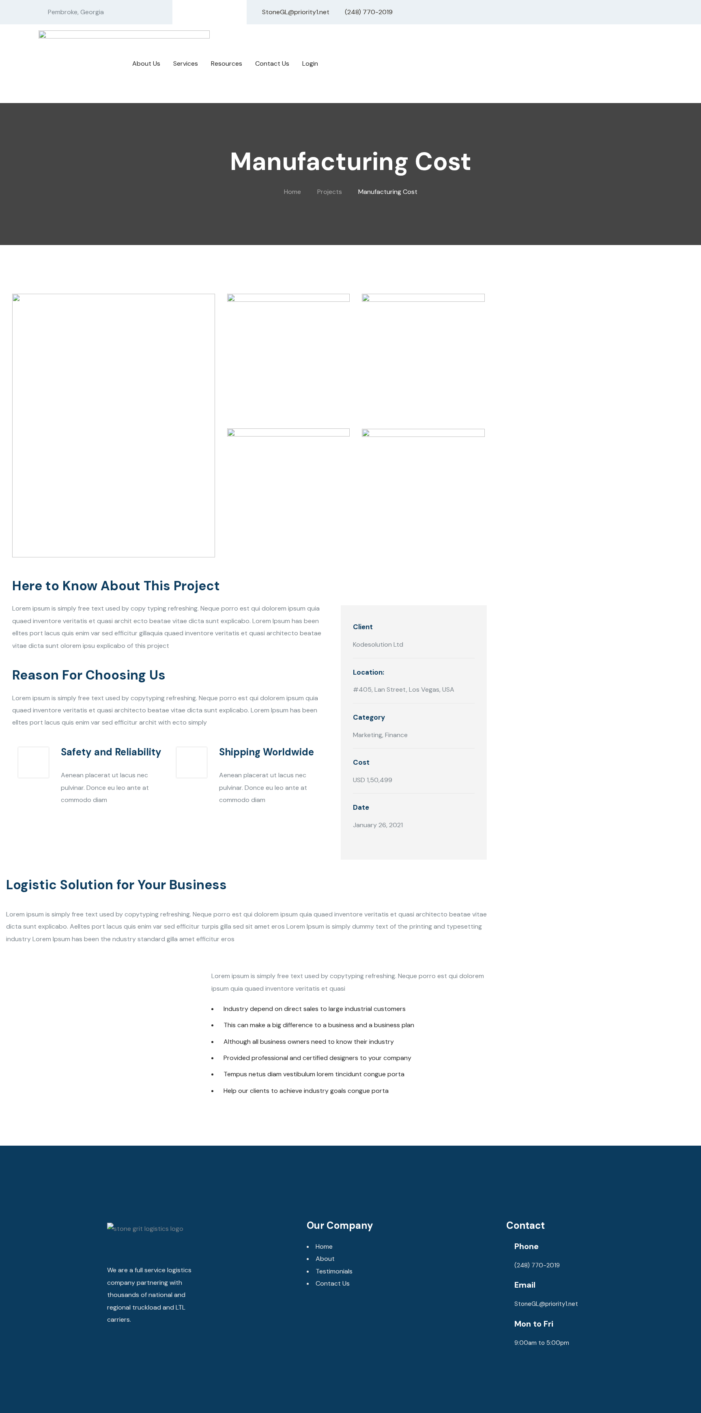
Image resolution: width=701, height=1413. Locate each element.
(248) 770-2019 (622, 71)
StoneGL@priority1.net (546, 1304)
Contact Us (333, 1283)
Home (324, 1246)
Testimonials (334, 1271)
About (325, 1258)
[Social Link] (195, 12)
